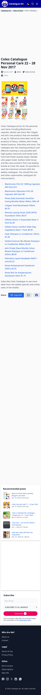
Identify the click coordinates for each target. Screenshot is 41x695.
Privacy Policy (7, 655)
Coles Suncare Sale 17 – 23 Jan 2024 (25, 504)
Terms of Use (7, 651)
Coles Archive (18, 11)
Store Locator (7, 666)
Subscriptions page (25, 620)
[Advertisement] (20, 33)
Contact (5, 640)
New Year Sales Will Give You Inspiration (22, 533)
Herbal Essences (12, 241)
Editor (19, 72)
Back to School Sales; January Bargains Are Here (22, 494)
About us (5, 637)
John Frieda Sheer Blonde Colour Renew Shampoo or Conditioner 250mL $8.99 (20, 251)
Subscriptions (7, 669)
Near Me (5, 673)
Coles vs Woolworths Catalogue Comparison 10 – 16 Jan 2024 (23, 514)
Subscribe (19, 613)
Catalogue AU (6, 11)
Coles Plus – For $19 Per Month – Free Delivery (24, 524)
